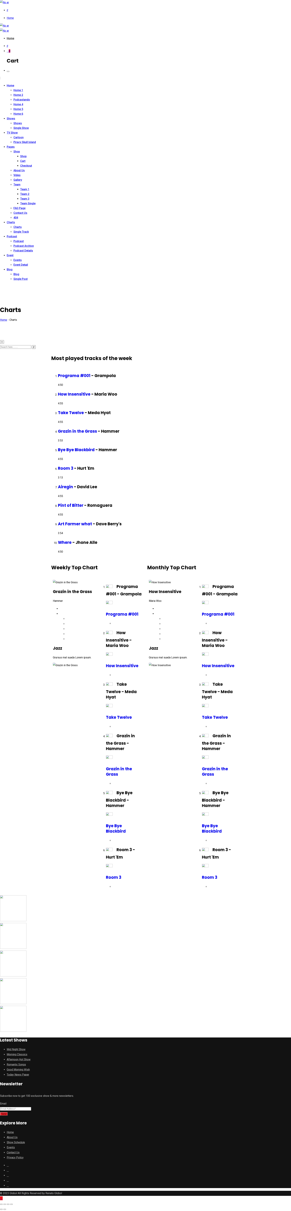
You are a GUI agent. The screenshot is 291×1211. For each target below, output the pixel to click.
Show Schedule (16, 1142)
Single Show (21, 128)
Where (65, 542)
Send (3, 1114)
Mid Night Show (16, 1049)
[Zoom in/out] (11, 1204)
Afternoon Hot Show (18, 1059)
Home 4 (18, 104)
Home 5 (18, 109)
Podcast (12, 236)
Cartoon (18, 137)
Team (16, 184)
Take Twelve (71, 412)
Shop (16, 151)
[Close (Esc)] (1, 1204)
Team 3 (24, 198)
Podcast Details (23, 250)
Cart (22, 161)
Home (10, 18)
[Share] (4, 1204)
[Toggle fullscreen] (8, 1204)
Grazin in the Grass (77, 431)
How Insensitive (74, 394)
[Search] (7, 10)
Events (17, 260)
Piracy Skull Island (24, 142)
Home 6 (18, 113)
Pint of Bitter (70, 505)
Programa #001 (74, 375)
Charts (11, 222)
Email (3, 1103)
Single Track (21, 231)
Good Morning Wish (18, 1069)
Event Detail (20, 264)
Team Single (28, 203)
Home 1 (18, 90)
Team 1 (24, 189)
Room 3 (65, 468)
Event (10, 255)
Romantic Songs (16, 1064)
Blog (9, 269)
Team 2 (24, 194)
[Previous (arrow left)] (1, 1209)
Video (17, 175)
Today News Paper (18, 1074)
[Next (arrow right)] (4, 1209)
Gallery (17, 179)
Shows (11, 118)
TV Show (12, 132)
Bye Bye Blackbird (76, 450)
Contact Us (20, 212)
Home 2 (18, 95)
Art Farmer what (75, 524)
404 (15, 217)
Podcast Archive (23, 245)
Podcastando (21, 99)
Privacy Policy (15, 1157)
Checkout (26, 165)
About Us (19, 170)
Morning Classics (17, 1054)
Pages (11, 146)
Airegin (65, 487)
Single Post (20, 279)
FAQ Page (19, 208)
